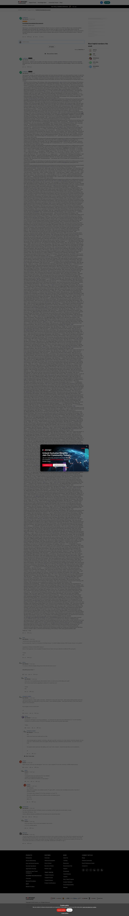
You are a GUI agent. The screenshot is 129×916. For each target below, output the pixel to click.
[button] (64, 913)
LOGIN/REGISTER (47, 465)
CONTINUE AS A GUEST (59, 465)
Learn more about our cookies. (89, 907)
